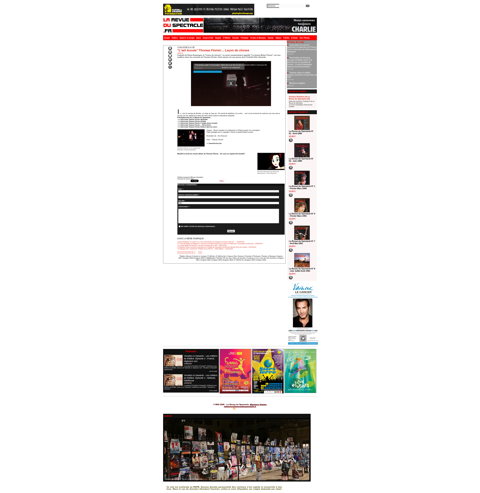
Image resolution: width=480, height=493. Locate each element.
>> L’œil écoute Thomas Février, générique (193, 119)
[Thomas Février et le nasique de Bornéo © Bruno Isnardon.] (191, 130)
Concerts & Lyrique (199, 256)
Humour (271, 37)
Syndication (240, 408)
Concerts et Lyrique (187, 37)
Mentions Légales (297, 66)
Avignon (218, 37)
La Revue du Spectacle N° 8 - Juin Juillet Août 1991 (302, 270)
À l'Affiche (226, 37)
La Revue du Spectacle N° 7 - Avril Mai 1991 (302, 242)
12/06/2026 (188, 364)
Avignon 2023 (217, 260)
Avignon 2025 (250, 260)
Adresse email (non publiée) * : (189, 195)
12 (200, 252)
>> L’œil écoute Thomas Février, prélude (192, 121)
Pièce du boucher (239, 258)
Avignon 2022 (206, 260)
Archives (294, 37)
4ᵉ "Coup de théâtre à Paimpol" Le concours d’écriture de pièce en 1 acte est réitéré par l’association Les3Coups (215, 244)
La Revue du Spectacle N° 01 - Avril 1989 (301, 132)
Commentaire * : (184, 207)
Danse (198, 37)
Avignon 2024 (228, 260)
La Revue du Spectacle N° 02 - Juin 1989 (301, 160)
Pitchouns (244, 37)
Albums (278, 37)
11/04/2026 (188, 383)
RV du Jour (227, 258)
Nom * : (181, 189)
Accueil (167, 37)
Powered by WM (250, 408)
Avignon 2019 (199, 258)
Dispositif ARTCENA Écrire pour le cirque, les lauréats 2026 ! (301, 81)
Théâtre (175, 37)
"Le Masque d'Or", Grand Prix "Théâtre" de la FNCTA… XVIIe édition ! (200, 249)
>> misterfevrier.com (214, 143)
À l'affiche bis (221, 256)
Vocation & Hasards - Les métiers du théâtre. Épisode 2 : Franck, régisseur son (200, 358)
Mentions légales (258, 404)
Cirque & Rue (232, 256)
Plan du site (228, 408)
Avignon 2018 (188, 258)
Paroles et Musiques (258, 37)
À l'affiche (211, 256)
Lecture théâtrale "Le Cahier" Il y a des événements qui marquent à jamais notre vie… (206, 242)
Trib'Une (286, 37)
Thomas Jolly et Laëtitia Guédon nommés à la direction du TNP (302, 57)
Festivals (235, 37)
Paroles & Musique (269, 256)
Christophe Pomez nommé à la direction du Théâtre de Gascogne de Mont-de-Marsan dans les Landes (212, 247)
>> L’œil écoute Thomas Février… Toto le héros (194, 125)
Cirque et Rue (208, 37)
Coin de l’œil (264, 258)
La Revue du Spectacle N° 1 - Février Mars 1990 (302, 187)
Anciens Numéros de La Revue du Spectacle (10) (299, 98)
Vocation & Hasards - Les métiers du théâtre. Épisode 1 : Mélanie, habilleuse (200, 378)
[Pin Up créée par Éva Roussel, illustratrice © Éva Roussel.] (271, 153)
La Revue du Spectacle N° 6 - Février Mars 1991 (302, 215)
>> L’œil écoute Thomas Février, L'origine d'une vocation (197, 123)
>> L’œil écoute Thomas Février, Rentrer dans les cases (197, 127)
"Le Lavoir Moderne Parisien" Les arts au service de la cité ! (197, 245)
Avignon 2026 (261, 260)
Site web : (181, 201)
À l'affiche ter (239, 260)
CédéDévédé (210, 258)
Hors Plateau (305, 37)
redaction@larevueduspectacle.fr (240, 406)
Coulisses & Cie (175, 43)
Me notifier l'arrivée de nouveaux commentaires (198, 226)
